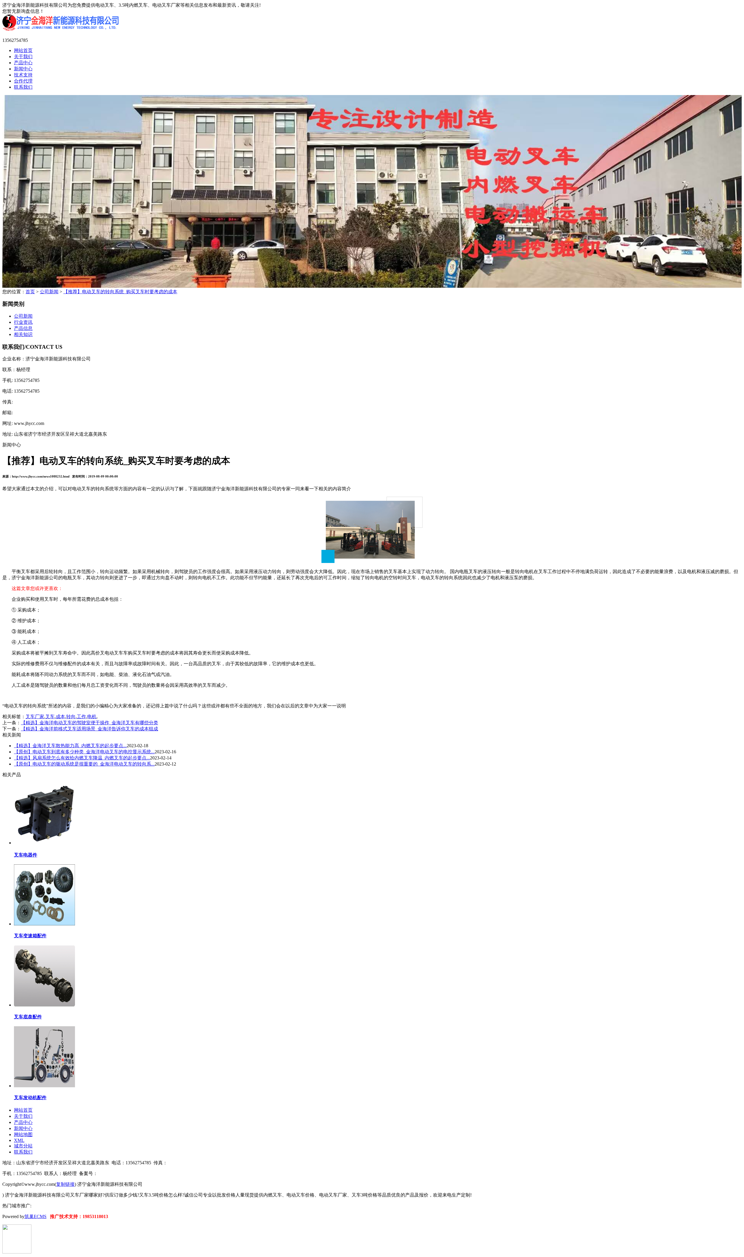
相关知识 (23, 334)
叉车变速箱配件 (30, 935)
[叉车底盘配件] (44, 1005)
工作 (81, 716)
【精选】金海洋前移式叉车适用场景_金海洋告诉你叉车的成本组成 (89, 728)
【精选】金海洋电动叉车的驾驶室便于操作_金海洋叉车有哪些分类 (89, 722)
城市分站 (23, 1145)
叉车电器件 (25, 854)
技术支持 (23, 74)
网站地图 (23, 1134)
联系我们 (23, 87)
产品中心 (23, 62)
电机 (91, 716)
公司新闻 (49, 291)
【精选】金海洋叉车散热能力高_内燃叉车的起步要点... (70, 745)
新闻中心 (23, 68)
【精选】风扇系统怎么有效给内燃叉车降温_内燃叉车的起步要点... (82, 757)
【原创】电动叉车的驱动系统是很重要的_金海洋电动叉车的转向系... (84, 763)
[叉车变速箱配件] (44, 923)
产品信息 (23, 328)
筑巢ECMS (35, 1216)
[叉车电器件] (44, 842)
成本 (60, 716)
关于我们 (23, 56)
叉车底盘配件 (28, 1016)
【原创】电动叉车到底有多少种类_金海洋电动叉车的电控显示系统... (84, 751)
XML (19, 1140)
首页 (30, 291)
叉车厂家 (35, 716)
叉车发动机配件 (30, 1097)
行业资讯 (23, 322)
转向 (71, 716)
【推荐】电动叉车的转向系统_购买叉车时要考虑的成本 (120, 291)
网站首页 (23, 50)
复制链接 (65, 1184)
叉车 (50, 716)
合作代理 (23, 80)
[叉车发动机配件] (44, 1085)
